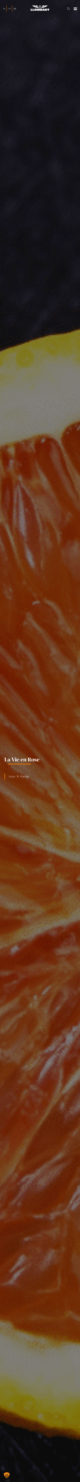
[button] (68, 8)
